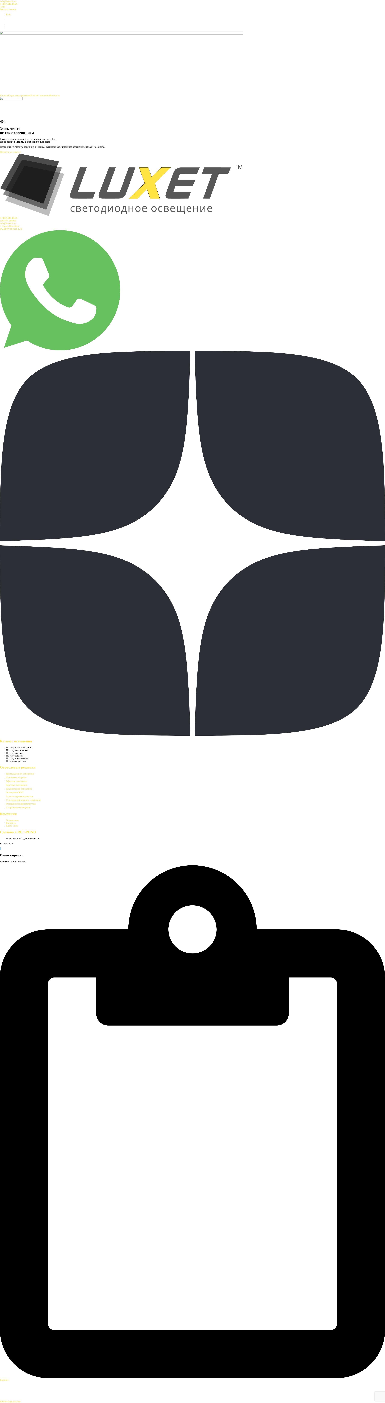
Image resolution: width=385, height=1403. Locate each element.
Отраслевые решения (19, 95)
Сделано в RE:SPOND (18, 832)
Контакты (55, 95)
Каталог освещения (16, 741)
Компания (8, 814)
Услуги (33, 95)
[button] (2, 6)
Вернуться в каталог (10, 1401)
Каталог (4, 95)
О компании (43, 95)
